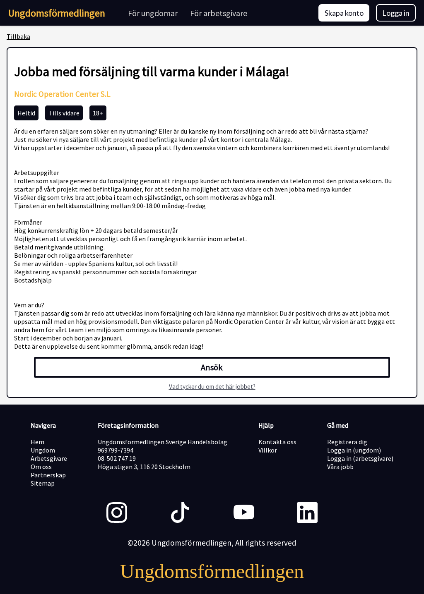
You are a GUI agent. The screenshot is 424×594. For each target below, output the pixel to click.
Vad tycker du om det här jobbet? (212, 386)
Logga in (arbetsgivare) (360, 458)
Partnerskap (48, 475)
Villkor (267, 450)
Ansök (212, 367)
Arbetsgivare (49, 458)
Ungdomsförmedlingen (56, 13)
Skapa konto (344, 12)
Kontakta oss (277, 442)
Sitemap (43, 483)
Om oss (41, 466)
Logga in (396, 12)
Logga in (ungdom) (354, 450)
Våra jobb (340, 466)
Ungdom (43, 450)
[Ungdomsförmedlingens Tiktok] (180, 513)
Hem (37, 442)
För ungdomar (153, 13)
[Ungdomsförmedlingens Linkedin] (307, 513)
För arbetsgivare (218, 13)
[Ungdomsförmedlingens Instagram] (116, 513)
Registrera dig (347, 442)
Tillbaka (18, 36)
